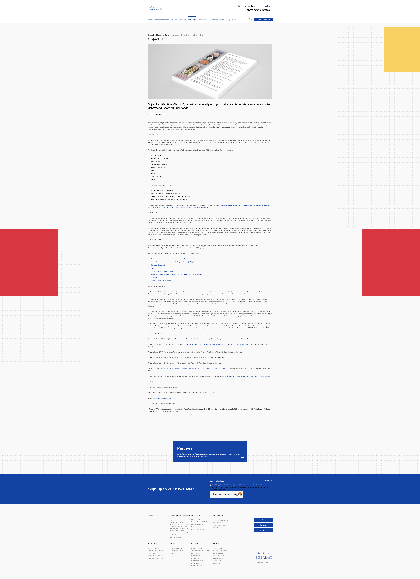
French (252, 205)
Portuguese (176, 207)
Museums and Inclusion (220, 525)
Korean (155, 207)
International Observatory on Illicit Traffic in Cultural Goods (179, 529)
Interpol (153, 268)
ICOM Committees (218, 555)
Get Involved (213, 19)
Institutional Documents (155, 555)
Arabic (224, 205)
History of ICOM (217, 548)
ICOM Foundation (196, 565)
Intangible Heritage (175, 537)
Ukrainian (206, 207)
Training (174, 19)
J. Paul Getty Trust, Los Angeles (162, 271)
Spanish (197, 207)
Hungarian (266, 205)
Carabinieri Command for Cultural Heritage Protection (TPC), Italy (173, 262)
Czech (236, 205)
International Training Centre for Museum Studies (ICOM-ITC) (200, 521)
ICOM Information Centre (220, 520)
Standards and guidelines (155, 550)
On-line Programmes (197, 529)
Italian (150, 207)
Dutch (241, 205)
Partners (172, 553)
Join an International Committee (200, 550)
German (258, 205)
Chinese (230, 205)
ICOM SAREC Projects (198, 560)
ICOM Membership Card (177, 550)
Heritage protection (162, 19)
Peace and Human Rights (155, 558)
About (222, 19)
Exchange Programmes (198, 527)
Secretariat (216, 563)
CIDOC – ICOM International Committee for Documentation (249, 376)
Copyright (172, 520)
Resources (192, 19)
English (246, 205)
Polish (169, 207)
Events (150, 19)
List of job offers (196, 553)
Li (268, 552)
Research (182, 19)
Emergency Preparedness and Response (179, 533)
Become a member (197, 548)
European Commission (158, 265)
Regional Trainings (197, 524)
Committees (202, 19)
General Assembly (218, 558)
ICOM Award (195, 563)
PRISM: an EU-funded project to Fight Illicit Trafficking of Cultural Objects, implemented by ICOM (180, 524)
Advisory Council (218, 560)
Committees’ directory (176, 548)
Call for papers (195, 555)
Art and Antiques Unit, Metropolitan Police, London (168, 259)
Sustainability (217, 522)
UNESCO (154, 277)
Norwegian (162, 207)
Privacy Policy (268, 562)
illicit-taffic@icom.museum (162, 398)
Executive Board (218, 553)
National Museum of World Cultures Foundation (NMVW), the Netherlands (176, 274)
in (260, 552)
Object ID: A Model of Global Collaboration (185, 339)
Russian (183, 207)
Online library (152, 553)
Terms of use (259, 562)
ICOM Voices (195, 558)
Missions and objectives (220, 550)
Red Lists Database (153, 548)
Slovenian (190, 207)
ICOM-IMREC (217, 527)
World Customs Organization (161, 280)
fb (264, 552)
